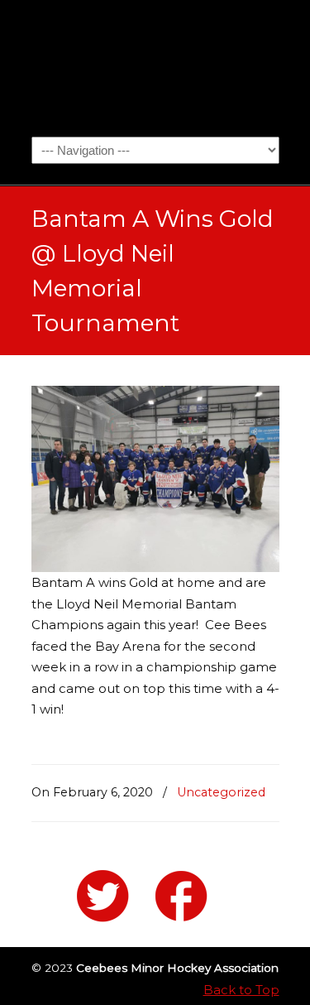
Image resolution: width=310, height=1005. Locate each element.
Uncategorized (221, 792)
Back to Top (241, 990)
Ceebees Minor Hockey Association (155, 67)
